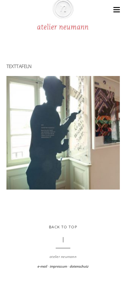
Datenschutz (79, 266)
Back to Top (63, 226)
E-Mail (42, 266)
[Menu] (116, 9)
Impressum (58, 266)
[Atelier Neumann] (63, 27)
